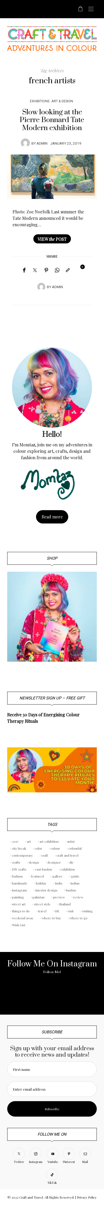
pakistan (39, 897)
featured (37, 876)
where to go (78, 918)
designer (54, 862)
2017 (15, 841)
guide (75, 876)
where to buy (51, 918)
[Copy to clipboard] (67, 270)
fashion (17, 876)
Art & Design (62, 101)
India (58, 883)
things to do (21, 911)
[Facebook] (24, 270)
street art (19, 904)
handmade (19, 883)
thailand (65, 904)
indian (75, 883)
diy (71, 862)
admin (42, 143)
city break (19, 848)
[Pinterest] (46, 270)
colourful (75, 848)
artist (71, 841)
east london (43, 869)
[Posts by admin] (25, 143)
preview (59, 897)
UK (57, 911)
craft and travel (67, 855)
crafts (16, 862)
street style (42, 904)
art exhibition (49, 841)
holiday (41, 883)
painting (18, 897)
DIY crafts (19, 869)
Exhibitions (39, 101)
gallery (57, 876)
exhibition (68, 869)
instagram (19, 890)
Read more (52, 516)
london (71, 890)
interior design (46, 890)
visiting (87, 911)
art (29, 841)
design (34, 862)
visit (71, 911)
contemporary (22, 855)
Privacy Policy (87, 1197)
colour (55, 848)
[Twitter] (35, 270)
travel (42, 911)
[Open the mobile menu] (91, 9)
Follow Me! (52, 972)
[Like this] (78, 270)
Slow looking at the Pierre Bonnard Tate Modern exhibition (52, 120)
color (38, 848)
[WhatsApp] (57, 270)
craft (44, 855)
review (78, 897)
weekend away (22, 918)
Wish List (18, 925)
